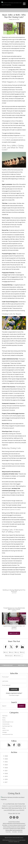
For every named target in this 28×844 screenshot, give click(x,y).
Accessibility (14, 831)
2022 (6, 767)
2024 (6, 762)
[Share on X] (11, 647)
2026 (6, 756)
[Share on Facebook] (6, 647)
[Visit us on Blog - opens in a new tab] (9, 745)
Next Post (21, 665)
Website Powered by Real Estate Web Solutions (14, 837)
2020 (6, 773)
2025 (6, 759)
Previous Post (8, 665)
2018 (6, 779)
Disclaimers (11, 841)
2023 (6, 765)
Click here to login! (14, 695)
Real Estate (17, 655)
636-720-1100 (16, 813)
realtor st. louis (5, 730)
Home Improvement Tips (7, 734)
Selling (22, 652)
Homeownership (5, 724)
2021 (6, 770)
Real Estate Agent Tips (7, 726)
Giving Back (14, 793)
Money (6, 652)
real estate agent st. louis (7, 722)
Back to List (14, 633)
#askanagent (9, 655)
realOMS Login (17, 841)
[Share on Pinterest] (17, 647)
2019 (6, 776)
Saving (17, 652)
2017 (6, 782)
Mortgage (4, 732)
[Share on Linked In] (22, 647)
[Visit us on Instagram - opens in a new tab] (19, 745)
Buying (11, 652)
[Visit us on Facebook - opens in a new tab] (14, 745)
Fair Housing (20, 831)
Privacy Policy (8, 831)
